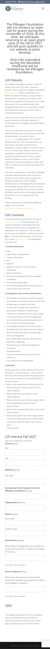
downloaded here (12, 222)
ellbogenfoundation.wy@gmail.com (19, 208)
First (7, 448)
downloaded (10, 139)
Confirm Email (11, 529)
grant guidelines (11, 93)
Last (6, 458)
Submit (8, 605)
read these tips (22, 239)
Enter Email (9, 518)
